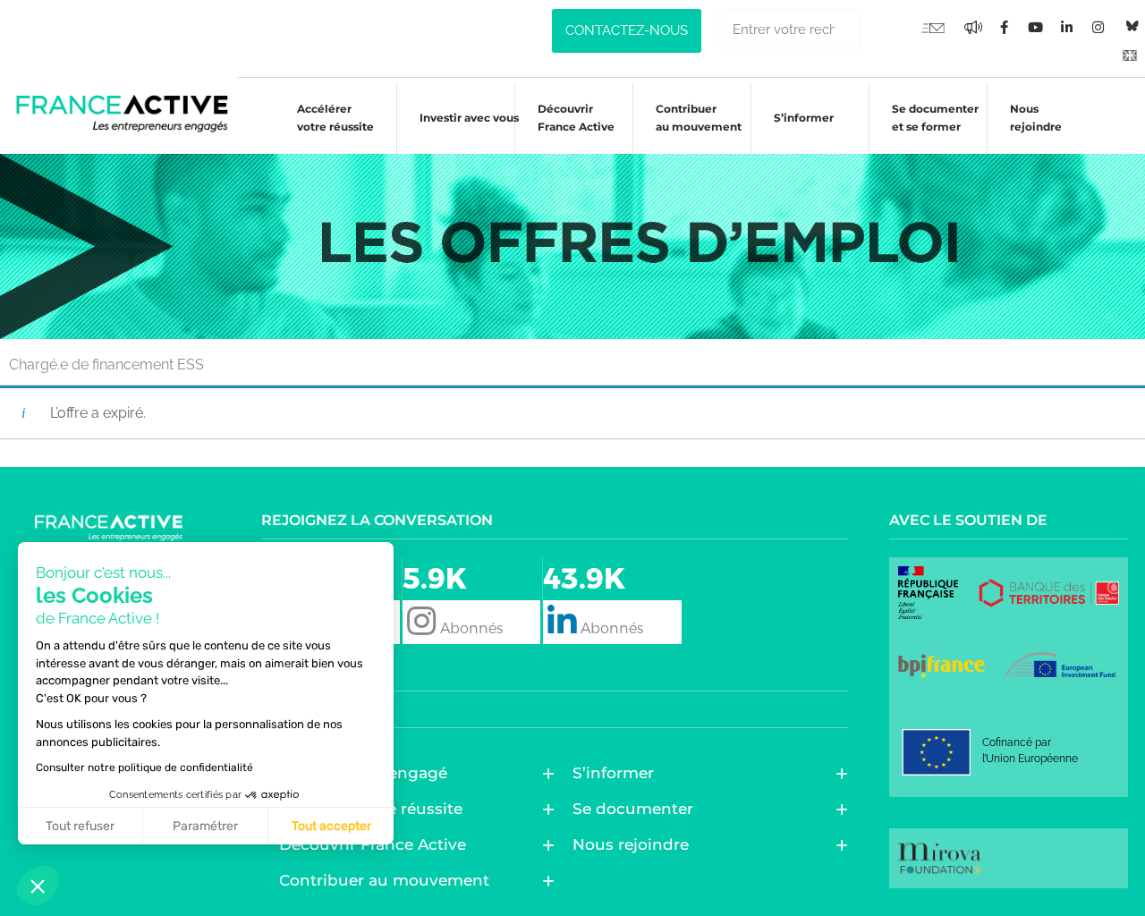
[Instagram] (1098, 27)
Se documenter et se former (935, 117)
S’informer (804, 117)
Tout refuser (80, 826)
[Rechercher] (881, 29)
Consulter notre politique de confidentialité (144, 767)
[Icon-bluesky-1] (1129, 26)
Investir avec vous (469, 117)
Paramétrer (205, 826)
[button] (37, 885)
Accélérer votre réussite (335, 117)
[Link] (1129, 54)
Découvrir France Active (576, 117)
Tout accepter (331, 826)
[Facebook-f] (973, 27)
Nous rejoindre (1036, 117)
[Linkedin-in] (1067, 27)
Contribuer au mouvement (699, 117)
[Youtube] (933, 27)
